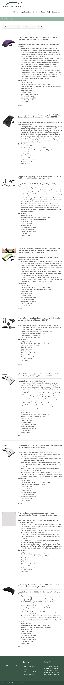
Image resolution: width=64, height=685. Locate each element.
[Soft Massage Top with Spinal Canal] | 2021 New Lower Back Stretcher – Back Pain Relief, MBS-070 (39, 586)
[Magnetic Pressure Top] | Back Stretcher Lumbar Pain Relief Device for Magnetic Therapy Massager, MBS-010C (38, 375)
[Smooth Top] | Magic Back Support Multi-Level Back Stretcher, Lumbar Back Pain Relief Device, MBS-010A (39, 319)
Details (20, 105)
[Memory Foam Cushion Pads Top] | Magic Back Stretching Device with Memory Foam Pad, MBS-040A (38, 38)
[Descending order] (19, 27)
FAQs (25, 669)
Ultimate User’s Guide (30, 672)
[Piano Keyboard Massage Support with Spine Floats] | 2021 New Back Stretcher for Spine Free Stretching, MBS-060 (38, 514)
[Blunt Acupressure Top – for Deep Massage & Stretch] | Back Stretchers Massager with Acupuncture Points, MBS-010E (39, 116)
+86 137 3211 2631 (54, 672)
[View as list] (41, 26)
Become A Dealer (29, 675)
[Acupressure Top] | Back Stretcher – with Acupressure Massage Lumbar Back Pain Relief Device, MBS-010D (40, 446)
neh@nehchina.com (53, 674)
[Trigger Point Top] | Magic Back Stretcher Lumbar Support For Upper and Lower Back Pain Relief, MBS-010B (39, 178)
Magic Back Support (30, 666)
